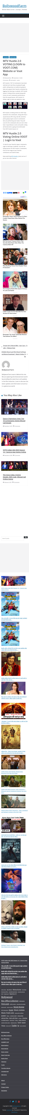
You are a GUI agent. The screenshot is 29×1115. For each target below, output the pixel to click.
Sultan (16, 1020)
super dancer (22, 1020)
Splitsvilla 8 (12, 1020)
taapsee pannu (14, 1022)
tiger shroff (8, 1025)
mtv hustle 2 (13, 80)
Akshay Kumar (17, 989)
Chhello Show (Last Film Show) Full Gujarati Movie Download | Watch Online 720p (14, 354)
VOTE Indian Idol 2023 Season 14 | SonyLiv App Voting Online (14, 451)
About (3, 1080)
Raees (8, 1016)
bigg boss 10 (13, 994)
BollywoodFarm (15, 5)
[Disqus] (14, 508)
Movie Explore (4, 1045)
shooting (24, 1018)
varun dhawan (23, 1025)
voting (18, 80)
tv (18, 1025)
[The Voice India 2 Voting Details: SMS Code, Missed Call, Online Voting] (14, 462)
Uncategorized (5, 1071)
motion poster (10, 1007)
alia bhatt (24, 989)
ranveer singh (13, 1016)
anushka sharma (21, 991)
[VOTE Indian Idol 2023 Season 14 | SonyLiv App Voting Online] (14, 433)
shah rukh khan (13, 1018)
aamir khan (3, 989)
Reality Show (13, 57)
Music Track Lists (7, 1013)
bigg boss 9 (6, 993)
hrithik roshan (13, 1004)
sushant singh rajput (5, 1022)
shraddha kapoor (5, 1020)
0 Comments (6, 80)
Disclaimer (4, 1090)
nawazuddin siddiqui (19, 1013)
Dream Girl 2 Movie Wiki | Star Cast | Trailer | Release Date (15, 347)
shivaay (20, 1018)
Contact (3, 1084)
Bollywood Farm (7, 78)
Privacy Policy (5, 1087)
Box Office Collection (10, 1001)
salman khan (4, 1018)
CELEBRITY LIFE (5, 1042)
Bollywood (6, 997)
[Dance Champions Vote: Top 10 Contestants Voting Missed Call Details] (14, 400)
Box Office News (5, 1039)
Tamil (19, 1022)
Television (6, 57)
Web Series (4, 1075)
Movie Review (19, 1007)
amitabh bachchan (13, 991)
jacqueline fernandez (21, 1004)
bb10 (2, 993)
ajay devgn (9, 989)
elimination (22, 1001)
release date (20, 1016)
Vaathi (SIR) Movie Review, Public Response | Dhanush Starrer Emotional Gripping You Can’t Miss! (13, 791)
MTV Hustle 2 (15, 156)
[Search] (26, 537)
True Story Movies (5, 1068)
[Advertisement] (14, 37)
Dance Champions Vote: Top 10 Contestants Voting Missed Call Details (14, 421)
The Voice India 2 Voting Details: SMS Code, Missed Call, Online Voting (14, 477)
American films (4, 991)
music (11, 1010)
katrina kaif (3, 1007)
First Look (5, 1004)
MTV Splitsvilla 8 (4, 1010)
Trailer (14, 1025)
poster (3, 1016)
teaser (24, 1022)
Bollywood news (5, 1032)
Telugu (3, 1026)
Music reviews (19, 1010)
